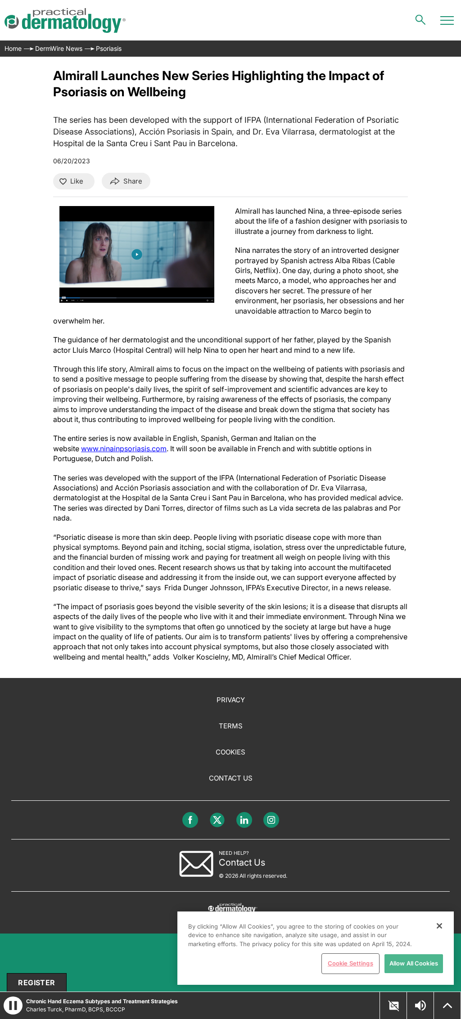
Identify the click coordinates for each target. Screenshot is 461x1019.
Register (36, 982)
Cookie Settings (350, 963)
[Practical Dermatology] (65, 20)
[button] (393, 1005)
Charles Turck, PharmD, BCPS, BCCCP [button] (75, 1009)
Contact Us (231, 778)
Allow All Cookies (413, 963)
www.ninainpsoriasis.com (124, 448)
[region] (315, 948)
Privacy (231, 700)
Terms (231, 726)
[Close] (439, 926)
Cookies (230, 752)
